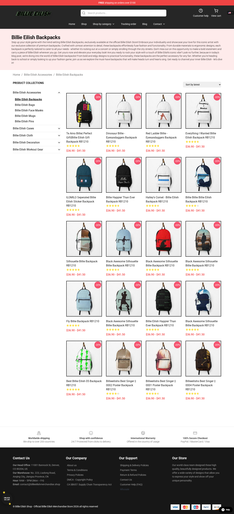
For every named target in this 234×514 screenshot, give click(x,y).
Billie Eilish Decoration (26, 142)
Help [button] (228, 510)
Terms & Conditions (77, 470)
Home (16, 74)
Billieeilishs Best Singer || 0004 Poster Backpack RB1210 (200, 385)
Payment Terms (128, 470)
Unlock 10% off (7, 499)
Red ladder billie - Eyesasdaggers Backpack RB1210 (161, 137)
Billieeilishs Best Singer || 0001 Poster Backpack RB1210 (161, 385)
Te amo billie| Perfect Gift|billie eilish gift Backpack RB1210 (79, 137)
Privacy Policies (75, 475)
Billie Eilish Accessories (38, 74)
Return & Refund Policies (133, 475)
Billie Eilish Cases (23, 128)
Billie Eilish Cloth (23, 135)
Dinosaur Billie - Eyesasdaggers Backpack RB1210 (121, 137)
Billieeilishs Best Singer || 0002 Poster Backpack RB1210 (121, 385)
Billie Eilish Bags (25, 105)
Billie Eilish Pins (24, 121)
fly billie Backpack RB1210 (82, 321)
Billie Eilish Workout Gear (28, 149)
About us (72, 465)
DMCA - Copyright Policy (80, 479)
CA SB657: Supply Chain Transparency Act (89, 484)
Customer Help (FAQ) (131, 484)
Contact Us (126, 479)
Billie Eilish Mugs (25, 116)
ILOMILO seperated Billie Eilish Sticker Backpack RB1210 (81, 201)
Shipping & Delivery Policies (134, 465)
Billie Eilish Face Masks (29, 110)
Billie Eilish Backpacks (69, 74)
